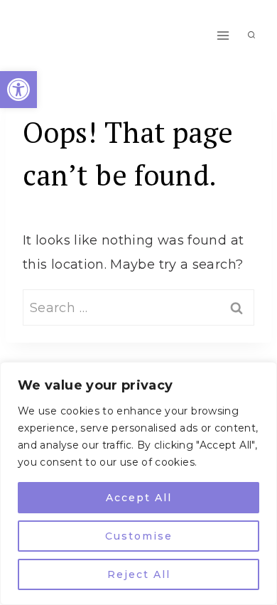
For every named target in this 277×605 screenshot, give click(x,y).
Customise (139, 536)
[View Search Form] (251, 35)
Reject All (138, 574)
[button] (18, 89)
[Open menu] (223, 35)
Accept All (139, 497)
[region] (138, 483)
